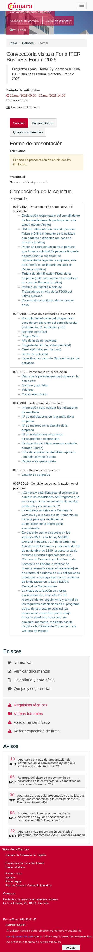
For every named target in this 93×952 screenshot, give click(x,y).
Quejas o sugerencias (28, 132)
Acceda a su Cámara (24, 20)
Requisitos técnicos (30, 705)
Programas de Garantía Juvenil (24, 863)
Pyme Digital (13, 881)
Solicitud (19, 123)
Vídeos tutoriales (28, 714)
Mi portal (19, 30)
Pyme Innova (13, 873)
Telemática (18, 151)
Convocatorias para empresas (30, 12)
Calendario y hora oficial (34, 680)
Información (18, 198)
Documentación (42, 123)
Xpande (10, 877)
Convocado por (17, 100)
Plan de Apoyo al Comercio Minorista (28, 885)
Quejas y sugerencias (32, 688)
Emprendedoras (15, 867)
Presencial (17, 176)
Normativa (22, 663)
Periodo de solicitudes (23, 90)
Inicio (13, 43)
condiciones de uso (19, 936)
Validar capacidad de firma (37, 731)
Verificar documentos (32, 671)
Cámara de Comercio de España (25, 855)
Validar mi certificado (32, 722)
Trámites (28, 43)
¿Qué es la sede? (58, 20)
